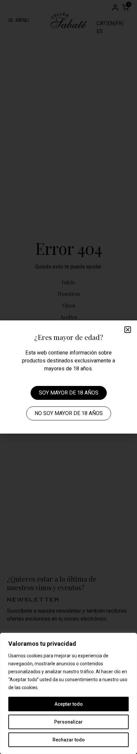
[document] (68, 377)
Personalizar (68, 722)
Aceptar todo (69, 704)
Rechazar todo (69, 739)
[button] (127, 329)
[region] (68, 693)
